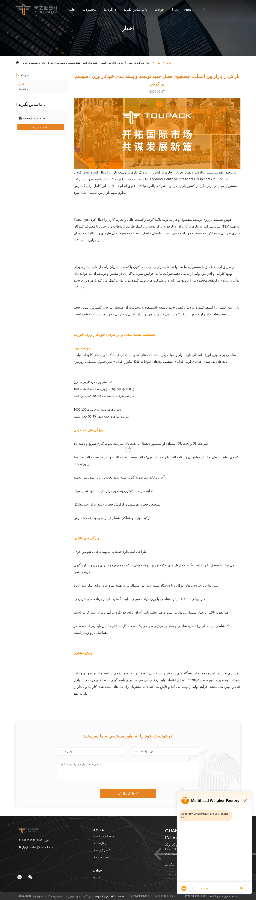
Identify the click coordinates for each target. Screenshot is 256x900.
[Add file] (184, 888)
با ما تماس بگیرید (135, 9)
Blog (174, 9)
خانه (72, 9)
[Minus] (245, 800)
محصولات (89, 9)
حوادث (159, 9)
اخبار (159, 62)
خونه (168, 62)
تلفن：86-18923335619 (35, 840)
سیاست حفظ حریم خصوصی (109, 896)
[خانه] (37, 9)
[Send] (241, 888)
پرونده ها (23, 88)
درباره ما (110, 9)
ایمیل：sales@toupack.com (37, 847)
